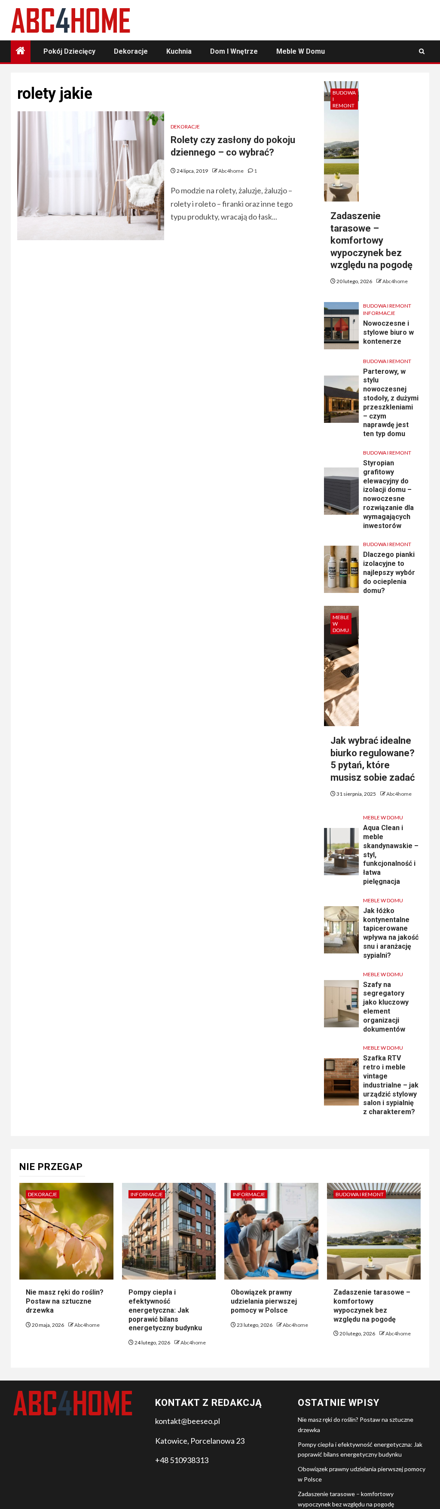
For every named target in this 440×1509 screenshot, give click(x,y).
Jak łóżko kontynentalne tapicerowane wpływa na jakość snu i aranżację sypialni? (391, 933)
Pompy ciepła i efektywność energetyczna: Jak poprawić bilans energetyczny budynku (165, 1310)
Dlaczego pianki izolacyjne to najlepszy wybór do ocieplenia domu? (389, 572)
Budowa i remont (344, 99)
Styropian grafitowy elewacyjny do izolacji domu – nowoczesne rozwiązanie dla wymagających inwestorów (388, 494)
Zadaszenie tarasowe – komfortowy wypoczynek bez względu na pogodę (371, 240)
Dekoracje (131, 51)
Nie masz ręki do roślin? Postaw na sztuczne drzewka (65, 1301)
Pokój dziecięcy (69, 51)
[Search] (421, 51)
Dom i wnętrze (234, 51)
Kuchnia (179, 51)
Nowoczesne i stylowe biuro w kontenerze (388, 332)
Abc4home (231, 171)
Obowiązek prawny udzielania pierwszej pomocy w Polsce (264, 1301)
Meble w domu (300, 51)
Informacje (379, 313)
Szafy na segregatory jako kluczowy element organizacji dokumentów (386, 1007)
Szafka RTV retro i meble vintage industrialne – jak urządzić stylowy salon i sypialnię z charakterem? (391, 1085)
